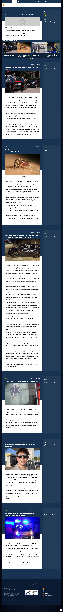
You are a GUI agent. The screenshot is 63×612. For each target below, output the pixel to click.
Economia (20, 5)
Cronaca (11, 5)
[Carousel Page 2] (32, 58)
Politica (25, 5)
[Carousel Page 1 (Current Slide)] (30, 58)
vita (45, 16)
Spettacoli (29, 5)
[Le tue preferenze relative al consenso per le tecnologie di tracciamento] (61, 610)
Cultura (16, 5)
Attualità (7, 5)
